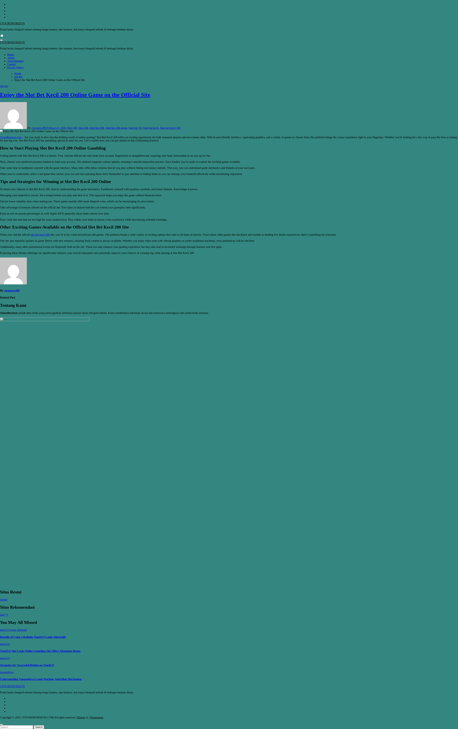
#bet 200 (83, 127)
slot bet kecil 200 (40, 234)
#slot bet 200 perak (116, 127)
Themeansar (96, 717)
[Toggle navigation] (1, 40)
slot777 (4, 614)
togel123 (5, 644)
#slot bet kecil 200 (170, 127)
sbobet (3, 599)
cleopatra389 (39, 127)
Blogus (81, 717)
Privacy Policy (15, 67)
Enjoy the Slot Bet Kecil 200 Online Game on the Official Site (75, 95)
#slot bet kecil (151, 127)
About (10, 57)
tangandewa (7, 672)
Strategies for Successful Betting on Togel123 (27, 665)
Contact (11, 64)
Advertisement (15, 60)
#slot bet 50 (135, 127)
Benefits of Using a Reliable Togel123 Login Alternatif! (33, 637)
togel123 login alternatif (13, 629)
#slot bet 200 (97, 127)
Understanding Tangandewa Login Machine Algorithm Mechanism (41, 679)
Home (10, 54)
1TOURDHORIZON (12, 23)
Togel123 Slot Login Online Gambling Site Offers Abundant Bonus (40, 651)
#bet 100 (72, 127)
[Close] (1, 724)
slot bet (4, 86)
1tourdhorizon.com (10, 137)
